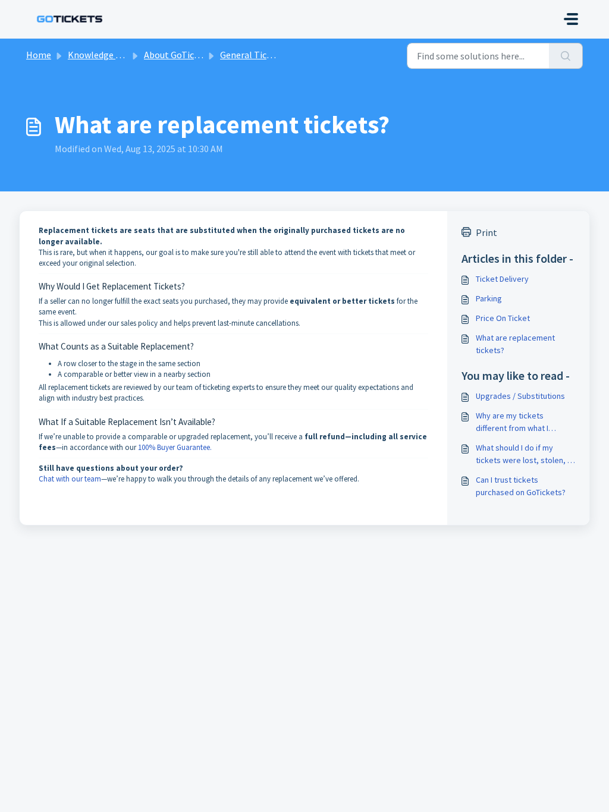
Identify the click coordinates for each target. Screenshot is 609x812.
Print (486, 232)
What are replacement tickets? (515, 343)
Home (38, 55)
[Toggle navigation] (571, 19)
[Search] (566, 56)
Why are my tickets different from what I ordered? (512, 422)
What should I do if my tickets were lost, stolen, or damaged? (525, 454)
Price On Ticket (503, 318)
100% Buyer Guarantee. (175, 447)
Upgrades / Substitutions (520, 396)
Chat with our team (70, 479)
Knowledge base (101, 55)
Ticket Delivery (502, 278)
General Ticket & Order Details (282, 55)
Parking (489, 298)
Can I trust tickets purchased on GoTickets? (521, 486)
